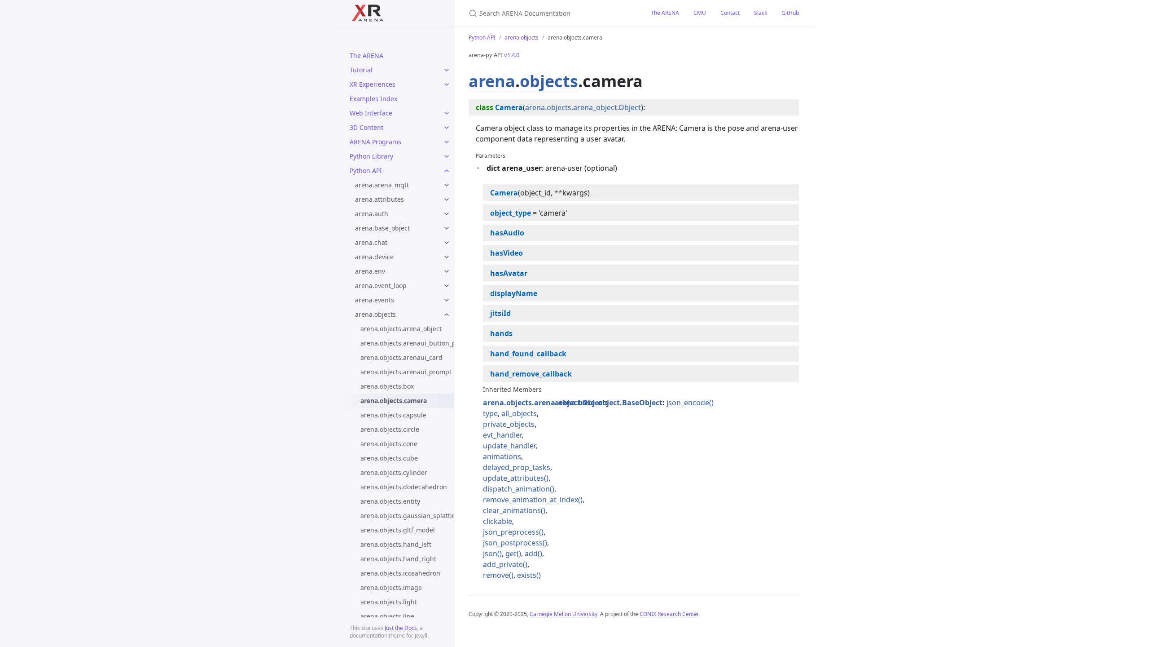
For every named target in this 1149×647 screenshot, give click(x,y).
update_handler (509, 446)
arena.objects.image (391, 587)
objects (549, 81)
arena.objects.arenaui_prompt (406, 372)
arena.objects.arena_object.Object (583, 107)
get (511, 553)
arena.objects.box (387, 386)
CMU (699, 13)
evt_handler (502, 435)
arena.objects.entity (390, 501)
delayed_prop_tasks (516, 467)
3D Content (366, 127)
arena (492, 81)
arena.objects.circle (389, 429)
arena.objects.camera (393, 400)
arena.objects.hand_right (398, 558)
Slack (760, 13)
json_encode (688, 403)
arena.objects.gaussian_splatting (407, 515)
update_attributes (513, 478)
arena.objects (375, 314)
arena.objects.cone (388, 443)
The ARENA (366, 55)
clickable (497, 521)
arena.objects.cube (389, 458)
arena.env (370, 271)
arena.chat (371, 242)
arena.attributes (379, 199)
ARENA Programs (375, 141)
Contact (730, 13)
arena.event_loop (381, 285)
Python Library (371, 156)
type (490, 413)
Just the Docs (401, 628)
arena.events (374, 300)
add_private (503, 564)
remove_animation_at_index (530, 500)
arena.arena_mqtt (382, 185)
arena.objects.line (387, 616)
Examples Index (373, 98)
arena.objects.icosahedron (400, 573)
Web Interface (371, 113)
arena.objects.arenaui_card (401, 357)
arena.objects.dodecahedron (403, 487)
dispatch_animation (516, 489)
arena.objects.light (388, 602)
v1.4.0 (511, 55)
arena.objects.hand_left (395, 544)
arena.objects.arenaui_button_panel (407, 343)
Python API (366, 170)
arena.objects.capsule (393, 415)
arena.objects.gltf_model (397, 530)
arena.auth (371, 213)
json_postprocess (513, 543)
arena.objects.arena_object (401, 328)
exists (526, 575)
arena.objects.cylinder (393, 472)
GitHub (790, 13)
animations (502, 456)
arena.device (374, 257)
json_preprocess (511, 532)
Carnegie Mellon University (563, 614)
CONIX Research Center (669, 614)
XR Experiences (372, 84)
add (531, 553)
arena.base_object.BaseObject (608, 403)
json (490, 553)
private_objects (509, 424)
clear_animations (512, 510)
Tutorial (361, 70)
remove (496, 575)
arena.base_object (382, 228)
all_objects (519, 413)
